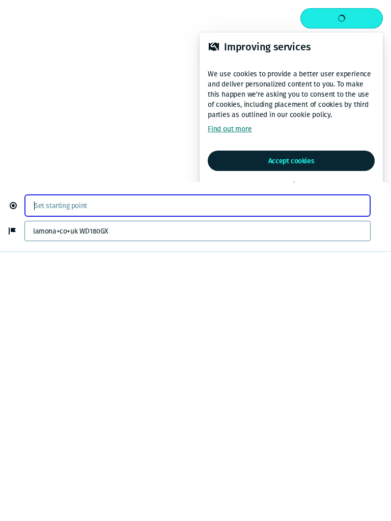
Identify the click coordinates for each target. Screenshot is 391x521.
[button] (17, 205)
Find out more (230, 129)
